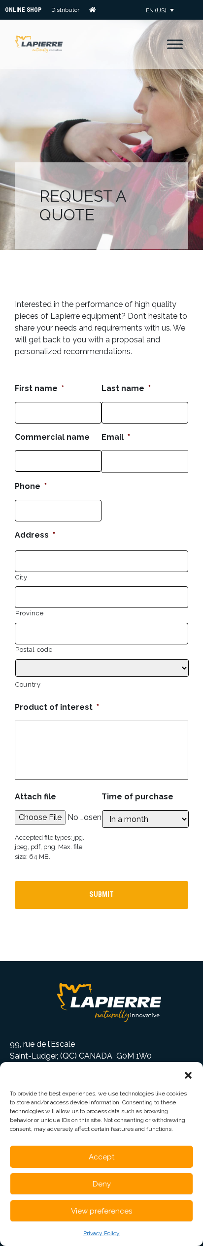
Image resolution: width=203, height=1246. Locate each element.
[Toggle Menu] (175, 44)
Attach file (35, 796)
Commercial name (52, 437)
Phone (31, 486)
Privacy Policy (101, 1233)
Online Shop (23, 9)
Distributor (65, 9)
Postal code (33, 649)
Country (28, 684)
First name (39, 388)
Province (29, 613)
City (21, 577)
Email (116, 437)
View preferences (101, 1211)
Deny (102, 1184)
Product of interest (57, 707)
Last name (126, 388)
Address (35, 535)
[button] (188, 1074)
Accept (101, 1157)
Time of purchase (137, 796)
